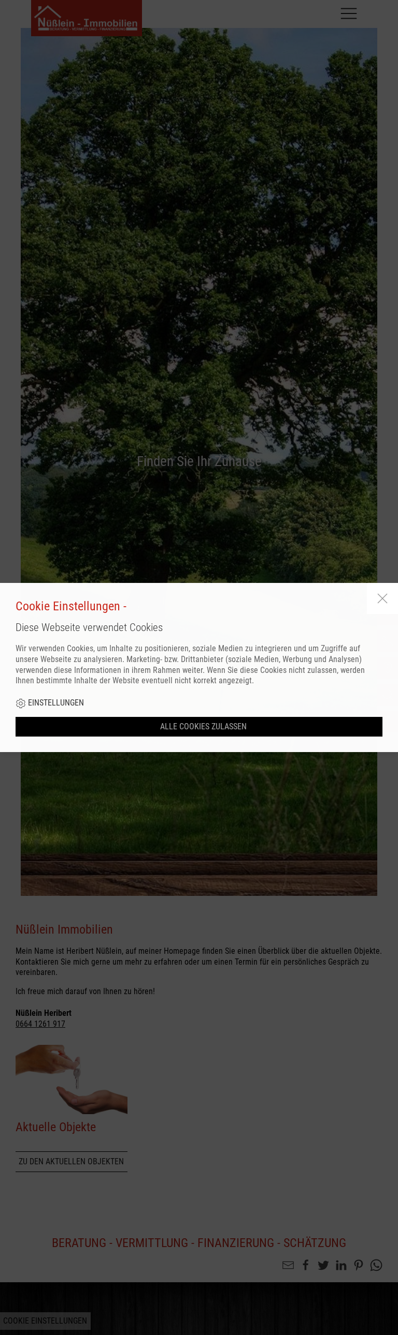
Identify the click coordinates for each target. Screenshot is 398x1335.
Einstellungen (55, 703)
